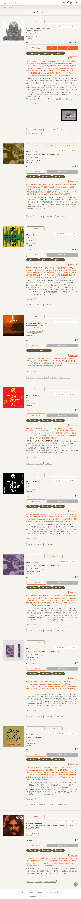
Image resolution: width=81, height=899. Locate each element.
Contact (56, 892)
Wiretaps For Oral (33, 30)
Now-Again (31, 831)
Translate (74, 57)
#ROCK (39, 881)
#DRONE (42, 805)
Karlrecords (31, 740)
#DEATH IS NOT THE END (64, 217)
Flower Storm (32, 240)
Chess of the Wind (33, 328)
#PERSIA (39, 217)
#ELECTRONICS (51, 130)
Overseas (47, 892)
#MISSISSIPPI (64, 377)
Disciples (31, 34)
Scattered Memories (34, 737)
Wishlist (37, 48)
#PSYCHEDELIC (50, 881)
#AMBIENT (31, 805)
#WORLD (49, 217)
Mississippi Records (34, 331)
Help (40, 892)
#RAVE (49, 305)
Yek (27, 484)
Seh (27, 237)
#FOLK (54, 377)
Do (27, 398)
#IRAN (63, 130)
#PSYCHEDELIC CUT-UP (35, 133)
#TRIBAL (39, 305)
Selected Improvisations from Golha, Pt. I (42, 154)
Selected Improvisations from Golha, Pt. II (42, 565)
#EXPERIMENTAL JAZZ (35, 130)
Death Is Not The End (34, 157)
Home (24, 892)
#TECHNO (50, 544)
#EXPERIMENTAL (42, 377)
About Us (32, 892)
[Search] (64, 3)
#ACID (48, 463)
